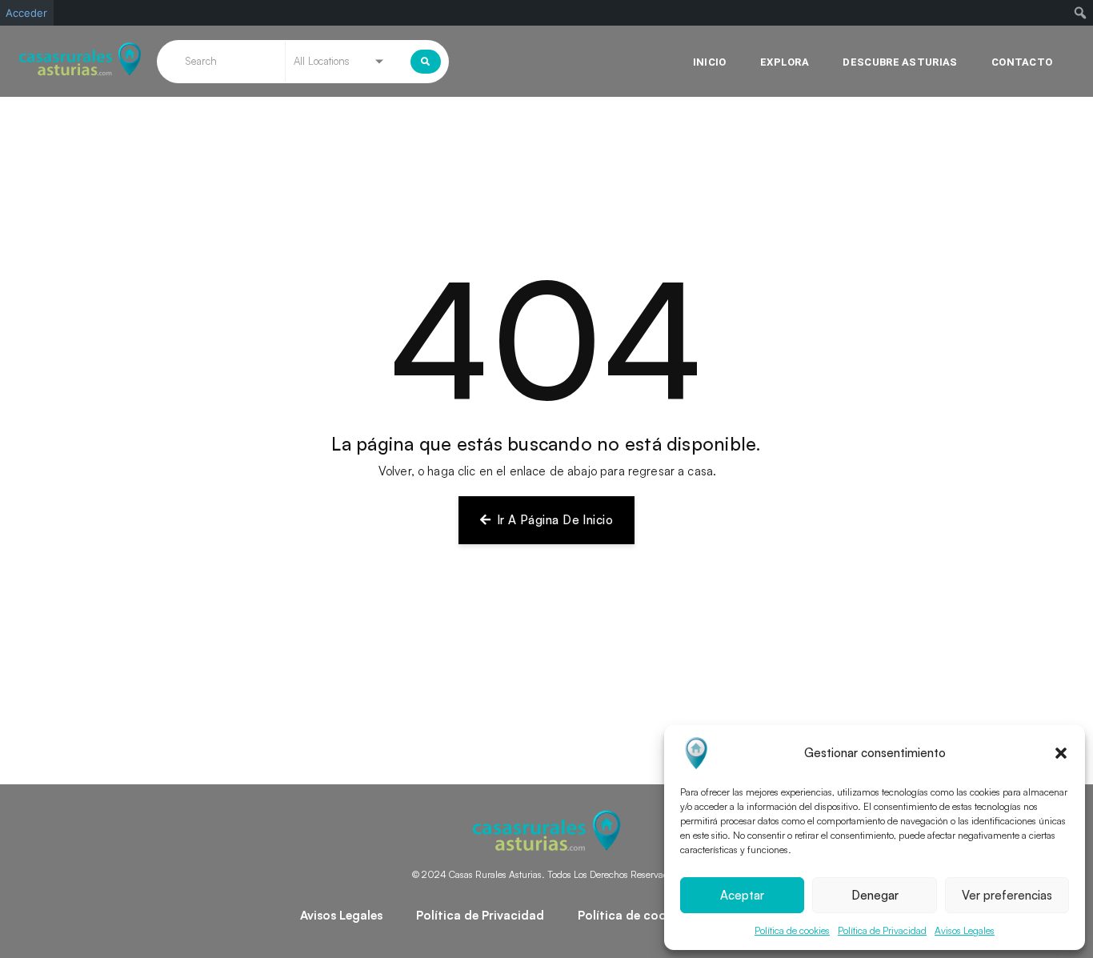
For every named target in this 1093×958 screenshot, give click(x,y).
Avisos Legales (965, 930)
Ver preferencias (1007, 895)
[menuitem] (1080, 13)
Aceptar (742, 895)
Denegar (875, 895)
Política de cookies (792, 930)
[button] (1061, 753)
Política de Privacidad (882, 930)
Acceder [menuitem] (26, 12)
